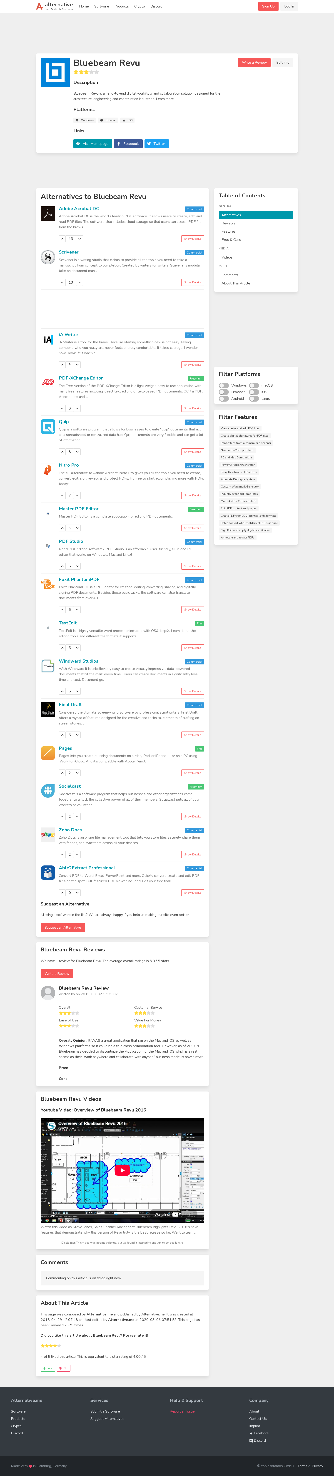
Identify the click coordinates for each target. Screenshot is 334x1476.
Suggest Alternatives (107, 1418)
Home (84, 6)
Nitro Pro (69, 465)
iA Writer (68, 335)
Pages (65, 748)
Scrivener (69, 252)
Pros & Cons (231, 239)
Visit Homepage (95, 143)
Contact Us (258, 1418)
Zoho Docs (70, 830)
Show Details (192, 239)
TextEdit (68, 623)
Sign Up (268, 6)
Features (229, 231)
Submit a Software (105, 1411)
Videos (227, 257)
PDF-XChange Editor (81, 378)
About (254, 1411)
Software (101, 6)
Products (122, 6)
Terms (302, 1465)
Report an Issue (182, 1411)
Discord (156, 6)
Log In (289, 6)
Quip (64, 422)
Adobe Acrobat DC (79, 209)
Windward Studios (78, 661)
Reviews (228, 223)
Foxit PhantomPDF (79, 579)
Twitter (159, 143)
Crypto (139, 6)
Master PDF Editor (79, 509)
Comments (230, 275)
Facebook (131, 143)
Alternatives (231, 215)
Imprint (254, 1425)
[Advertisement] (167, 35)
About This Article (236, 283)
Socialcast (70, 786)
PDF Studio (71, 541)
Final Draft (70, 705)
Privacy (317, 1465)
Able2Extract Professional (87, 868)
